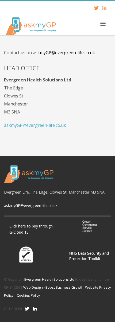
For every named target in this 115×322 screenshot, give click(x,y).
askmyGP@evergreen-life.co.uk (64, 53)
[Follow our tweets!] (27, 309)
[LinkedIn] (104, 8)
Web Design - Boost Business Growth (53, 287)
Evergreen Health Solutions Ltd (49, 279)
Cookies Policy (28, 295)
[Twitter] (96, 8)
